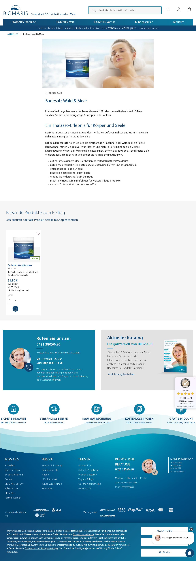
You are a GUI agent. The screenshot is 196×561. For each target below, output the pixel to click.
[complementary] (98, 542)
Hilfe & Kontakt (49, 479)
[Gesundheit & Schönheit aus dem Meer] (15, 10)
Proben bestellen (87, 474)
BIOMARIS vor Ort (14, 484)
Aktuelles (10, 465)
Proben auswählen (149, 28)
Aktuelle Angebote (88, 470)
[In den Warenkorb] (15, 309)
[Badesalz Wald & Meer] (24, 247)
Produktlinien (85, 465)
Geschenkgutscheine (89, 484)
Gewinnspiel (84, 488)
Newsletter (47, 488)
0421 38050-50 (48, 344)
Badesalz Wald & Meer (20, 265)
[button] (13, 414)
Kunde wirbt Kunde (52, 484)
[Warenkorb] (189, 6)
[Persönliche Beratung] (149, 466)
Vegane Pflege (86, 479)
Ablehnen (164, 552)
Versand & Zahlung (52, 465)
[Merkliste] (168, 6)
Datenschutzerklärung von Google (41, 548)
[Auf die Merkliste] (38, 233)
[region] (98, 272)
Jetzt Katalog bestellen (120, 374)
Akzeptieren (164, 531)
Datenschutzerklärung (83, 535)
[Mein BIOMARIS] (179, 6)
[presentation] (93, 10)
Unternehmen (12, 470)
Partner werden (13, 497)
